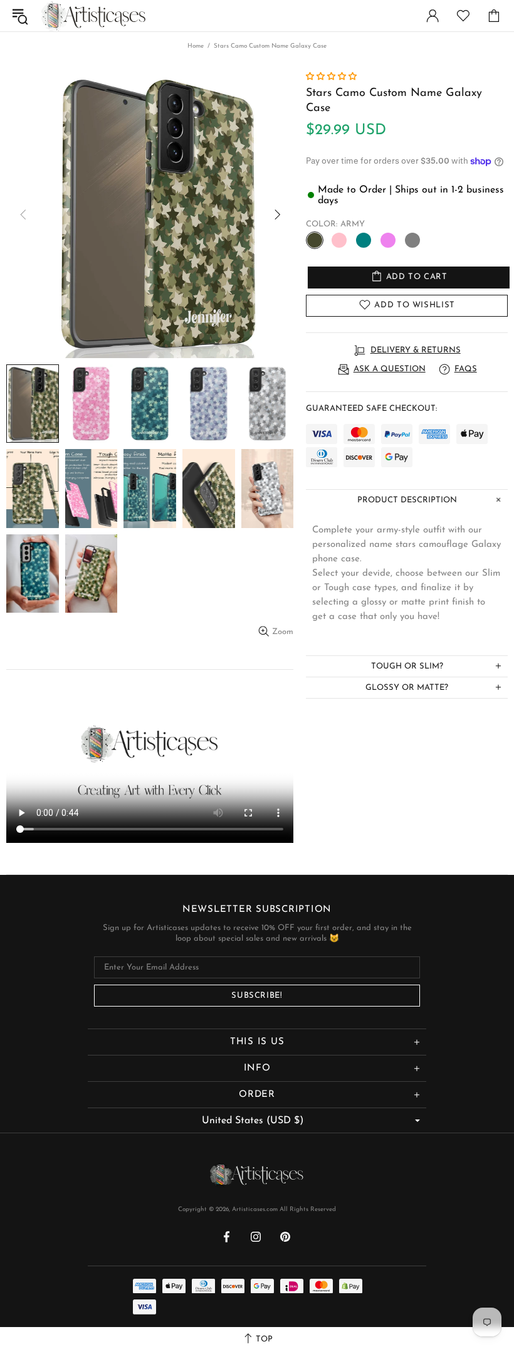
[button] (332, 77)
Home (195, 46)
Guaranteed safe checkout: (371, 409)
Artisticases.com (93, 15)
